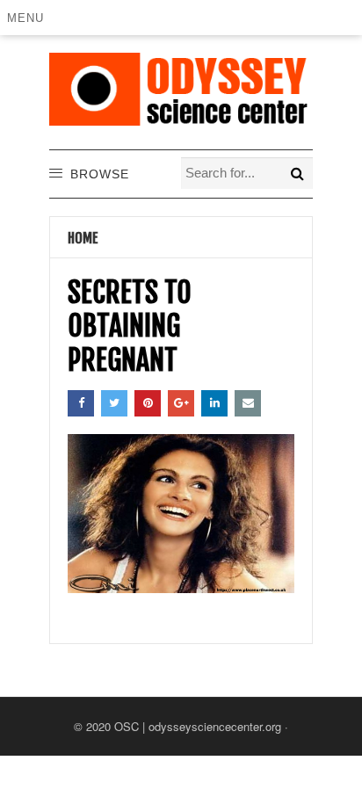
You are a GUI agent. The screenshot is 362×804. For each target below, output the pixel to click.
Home (83, 238)
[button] (28, 17)
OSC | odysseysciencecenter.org (197, 726)
